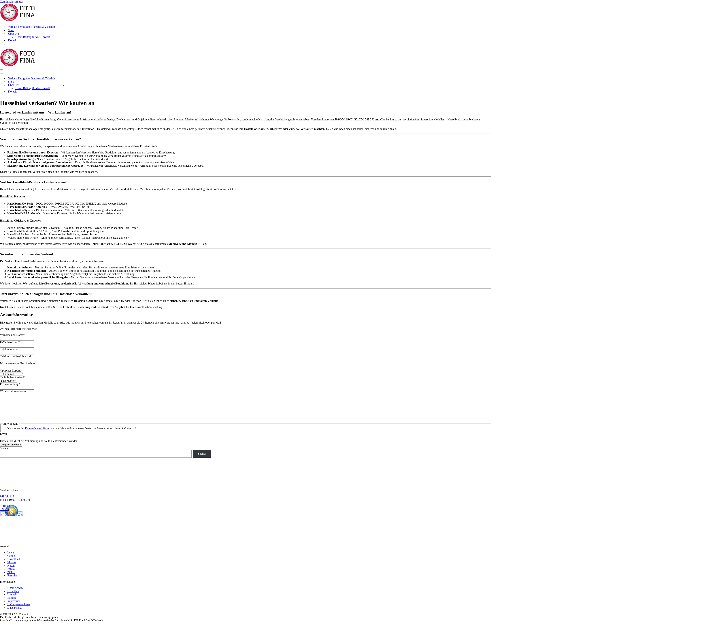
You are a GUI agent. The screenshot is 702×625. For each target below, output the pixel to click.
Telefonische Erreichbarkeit (16, 356)
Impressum (13, 601)
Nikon (11, 565)
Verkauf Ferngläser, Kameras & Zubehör (31, 26)
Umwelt (12, 594)
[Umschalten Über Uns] (63, 85)
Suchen (4, 448)
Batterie (11, 597)
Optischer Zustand (11, 370)
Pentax (11, 568)
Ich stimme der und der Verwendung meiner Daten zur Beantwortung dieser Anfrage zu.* (71, 428)
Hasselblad (13, 559)
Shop (11, 30)
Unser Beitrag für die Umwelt (32, 37)
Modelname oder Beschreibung (19, 363)
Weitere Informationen (13, 391)
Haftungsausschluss (18, 604)
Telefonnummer (9, 349)
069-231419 (7, 496)
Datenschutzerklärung (37, 428)
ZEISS (11, 572)
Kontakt (12, 40)
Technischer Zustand (12, 377)
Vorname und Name (12, 334)
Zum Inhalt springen (11, 1)
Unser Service (15, 587)
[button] (21, 33)
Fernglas (12, 575)
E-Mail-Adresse (10, 342)
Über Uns (13, 591)
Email (3, 433)
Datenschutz (14, 607)
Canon (11, 555)
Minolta (11, 562)
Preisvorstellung (10, 384)
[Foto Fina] (351, 12)
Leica (10, 552)
